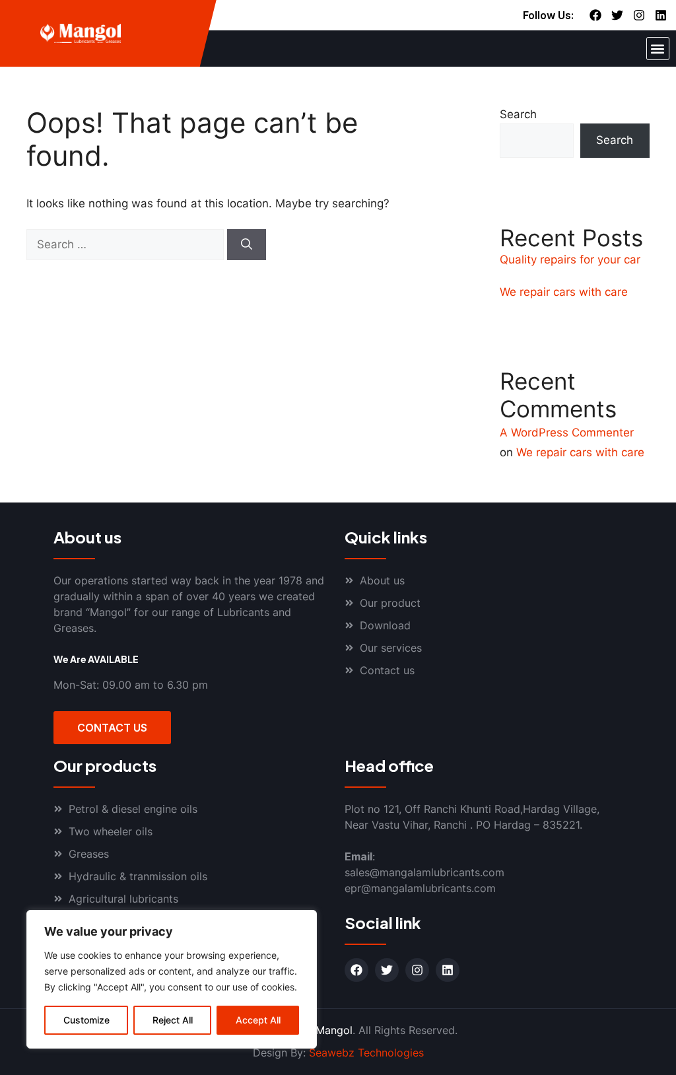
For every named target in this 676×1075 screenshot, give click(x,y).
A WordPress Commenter (567, 432)
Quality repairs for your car (570, 259)
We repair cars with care (564, 291)
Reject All (172, 1019)
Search (518, 114)
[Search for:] (126, 244)
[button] (657, 48)
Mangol (334, 1030)
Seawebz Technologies (366, 1052)
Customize (86, 1019)
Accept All (258, 1019)
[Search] (246, 245)
